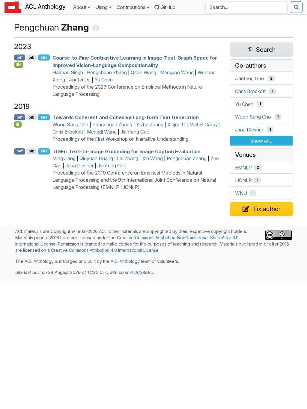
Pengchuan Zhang (107, 72)
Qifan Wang (143, 72)
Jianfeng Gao (135, 132)
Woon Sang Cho (70, 125)
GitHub (167, 7)
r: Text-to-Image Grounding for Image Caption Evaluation (126, 151)
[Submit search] (296, 7)
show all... (261, 141)
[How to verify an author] (95, 27)
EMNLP (243, 167)
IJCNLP (243, 180)
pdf (19, 57)
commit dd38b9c (136, 272)
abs (43, 57)
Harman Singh (67, 72)
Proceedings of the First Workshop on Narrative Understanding (120, 139)
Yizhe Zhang (149, 125)
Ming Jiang (64, 158)
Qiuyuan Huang (96, 158)
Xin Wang (152, 158)
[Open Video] (18, 65)
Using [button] (101, 7)
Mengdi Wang (102, 132)
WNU (241, 193)
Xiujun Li (176, 125)
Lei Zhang (127, 158)
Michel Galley (203, 125)
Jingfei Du (80, 80)
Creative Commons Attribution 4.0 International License (105, 250)
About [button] (79, 7)
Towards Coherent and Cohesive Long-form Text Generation (125, 117)
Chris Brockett (67, 132)
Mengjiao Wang (177, 72)
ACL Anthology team (131, 261)
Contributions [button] (131, 7)
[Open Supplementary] (18, 124)
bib (31, 57)
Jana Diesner (79, 166)
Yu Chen (103, 80)
